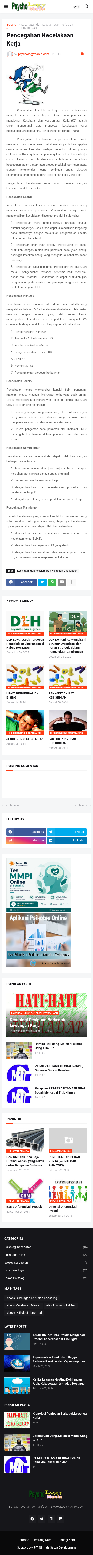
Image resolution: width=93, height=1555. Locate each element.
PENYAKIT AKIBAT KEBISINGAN (61, 695)
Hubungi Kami (65, 1540)
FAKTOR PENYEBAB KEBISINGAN (62, 741)
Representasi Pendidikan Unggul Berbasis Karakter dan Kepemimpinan (59, 1359)
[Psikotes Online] (38, 911)
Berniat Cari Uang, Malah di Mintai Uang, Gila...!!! (58, 1046)
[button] (6, 6)
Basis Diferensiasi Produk (24, 1206)
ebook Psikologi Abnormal (24, 1312)
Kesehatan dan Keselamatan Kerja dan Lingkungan (47, 26)
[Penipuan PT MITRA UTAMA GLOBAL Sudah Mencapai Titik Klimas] (19, 1094)
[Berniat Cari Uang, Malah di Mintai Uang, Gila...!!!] (19, 1050)
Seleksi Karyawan (46, 1262)
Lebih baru (12, 805)
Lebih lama (81, 805)
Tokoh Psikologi (46, 1278)
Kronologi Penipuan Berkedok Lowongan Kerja (60, 1415)
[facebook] (32, 1519)
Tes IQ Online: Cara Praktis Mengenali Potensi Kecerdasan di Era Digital (59, 1337)
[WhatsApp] (52, 582)
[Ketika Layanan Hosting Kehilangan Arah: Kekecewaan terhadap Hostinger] (17, 1385)
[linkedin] (60, 1519)
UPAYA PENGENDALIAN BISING (22, 695)
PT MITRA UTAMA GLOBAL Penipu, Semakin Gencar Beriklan (59, 1068)
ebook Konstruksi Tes (60, 1305)
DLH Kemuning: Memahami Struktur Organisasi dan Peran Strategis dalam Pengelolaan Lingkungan (67, 646)
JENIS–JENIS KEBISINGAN (25, 739)
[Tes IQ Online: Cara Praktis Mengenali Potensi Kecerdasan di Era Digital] (17, 1341)
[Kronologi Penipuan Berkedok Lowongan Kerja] (17, 1420)
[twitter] (41, 1519)
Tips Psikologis (46, 1270)
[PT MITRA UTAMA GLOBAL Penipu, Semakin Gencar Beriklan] (19, 1072)
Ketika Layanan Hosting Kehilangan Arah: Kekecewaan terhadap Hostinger (59, 1381)
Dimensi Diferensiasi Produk (63, 1209)
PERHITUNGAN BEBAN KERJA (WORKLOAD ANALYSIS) (64, 1161)
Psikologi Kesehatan (46, 1247)
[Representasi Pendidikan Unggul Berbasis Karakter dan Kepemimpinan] (17, 1363)
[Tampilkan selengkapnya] (71, 582)
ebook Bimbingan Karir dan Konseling (32, 1298)
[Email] (62, 582)
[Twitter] (42, 582)
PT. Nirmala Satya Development (55, 1547)
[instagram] (51, 1519)
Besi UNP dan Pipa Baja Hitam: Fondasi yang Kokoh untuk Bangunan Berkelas (25, 1161)
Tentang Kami (43, 1540)
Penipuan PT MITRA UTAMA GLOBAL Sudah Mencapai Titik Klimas (60, 1090)
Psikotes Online (46, 1255)
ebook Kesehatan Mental (23, 1305)
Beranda (11, 26)
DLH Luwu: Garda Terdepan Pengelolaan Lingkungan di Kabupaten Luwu (25, 644)
